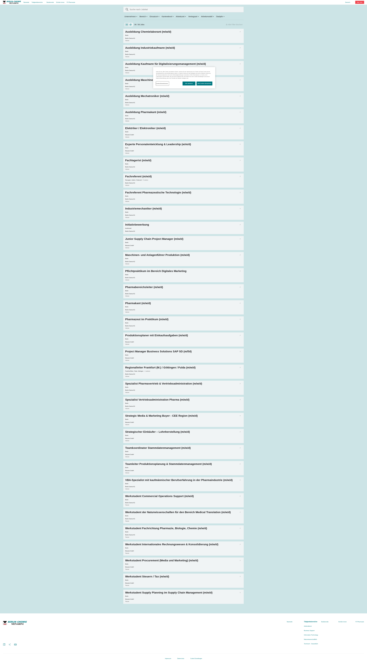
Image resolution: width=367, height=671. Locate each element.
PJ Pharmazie (71, 2)
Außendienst (308, 626)
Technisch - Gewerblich (311, 643)
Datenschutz (180, 658)
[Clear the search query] (240, 9)
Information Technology (311, 635)
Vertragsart (192, 17)
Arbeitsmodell (206, 17)
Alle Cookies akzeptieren (204, 83)
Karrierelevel (167, 17)
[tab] (127, 24)
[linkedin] (4, 644)
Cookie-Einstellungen (162, 83)
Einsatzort (154, 17)
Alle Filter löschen (235, 25)
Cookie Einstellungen (196, 658)
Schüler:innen (60, 2)
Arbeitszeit (180, 17)
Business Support (309, 630)
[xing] (10, 644)
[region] (184, 77)
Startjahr (219, 17)
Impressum (168, 658)
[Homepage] (12, 2)
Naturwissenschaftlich (310, 639)
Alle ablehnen (189, 83)
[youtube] (15, 644)
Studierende (50, 2)
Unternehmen (130, 17)
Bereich (143, 17)
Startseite (26, 2)
